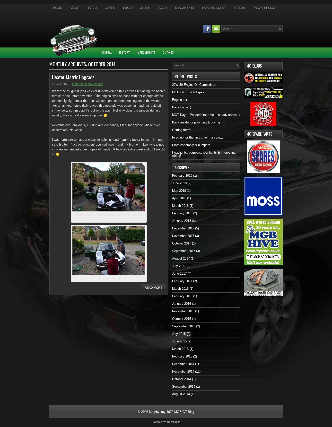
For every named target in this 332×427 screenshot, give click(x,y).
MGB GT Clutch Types (188, 92)
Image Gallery (214, 7)
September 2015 (183, 326)
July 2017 (179, 266)
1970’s (92, 7)
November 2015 (183, 311)
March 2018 (180, 206)
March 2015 (180, 349)
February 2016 (182, 296)
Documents (184, 7)
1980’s (110, 7)
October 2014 (181, 379)
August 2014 (181, 394)
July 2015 (179, 334)
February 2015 (182, 356)
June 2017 (179, 273)
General (107, 52)
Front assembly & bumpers (191, 145)
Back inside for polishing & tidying (196, 122)
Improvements (146, 52)
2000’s (145, 7)
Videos (239, 7)
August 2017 (181, 258)
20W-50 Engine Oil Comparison (194, 85)
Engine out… (181, 100)
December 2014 (183, 364)
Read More (153, 287)
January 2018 (181, 221)
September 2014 (183, 386)
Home (57, 7)
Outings (168, 52)
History (124, 52)
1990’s (127, 7)
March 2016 (180, 288)
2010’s (162, 7)
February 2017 (182, 281)
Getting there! (181, 130)
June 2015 (179, 341)
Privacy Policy (265, 7)
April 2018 (179, 198)
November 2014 (183, 371)
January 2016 (181, 303)
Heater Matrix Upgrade (73, 77)
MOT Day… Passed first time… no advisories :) (206, 115)
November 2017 (183, 236)
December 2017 (183, 228)
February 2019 (182, 175)
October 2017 (181, 243)
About (75, 7)
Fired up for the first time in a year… (197, 137)
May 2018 (179, 190)
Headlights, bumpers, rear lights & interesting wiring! (204, 154)
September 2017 (183, 251)
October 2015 (181, 319)
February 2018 (182, 213)
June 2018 (179, 183)
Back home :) (181, 107)
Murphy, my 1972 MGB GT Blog (171, 412)
